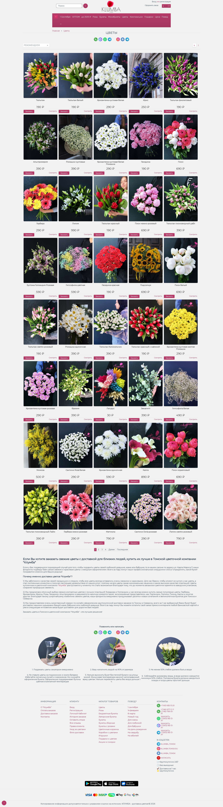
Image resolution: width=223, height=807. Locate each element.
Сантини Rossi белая (75, 470)
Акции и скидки (107, 742)
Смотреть (53, 111)
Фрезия (75, 408)
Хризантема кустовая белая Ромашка (110, 163)
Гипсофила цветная (75, 285)
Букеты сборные (107, 723)
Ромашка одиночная (75, 347)
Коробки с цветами (108, 732)
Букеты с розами (107, 726)
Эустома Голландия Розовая (40, 285)
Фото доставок (77, 732)
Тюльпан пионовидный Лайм (40, 532)
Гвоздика (145, 162)
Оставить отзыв (77, 720)
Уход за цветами (78, 729)
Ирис (145, 100)
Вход (154, 2)
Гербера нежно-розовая (75, 532)
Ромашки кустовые (75, 162)
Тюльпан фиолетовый (181, 100)
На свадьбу (133, 732)
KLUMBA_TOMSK (168, 744)
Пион (180, 162)
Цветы (125, 17)
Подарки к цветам (108, 739)
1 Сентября (65, 17)
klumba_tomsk (168, 753)
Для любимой (135, 723)
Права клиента (77, 726)
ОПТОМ (76, 17)
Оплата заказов (48, 710)
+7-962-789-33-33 (167, 712)
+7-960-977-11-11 (167, 710)
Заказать (29, 111)
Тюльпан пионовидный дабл (180, 223)
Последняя (122, 549)
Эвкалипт (145, 408)
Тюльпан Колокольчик (111, 347)
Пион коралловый (181, 470)
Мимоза (40, 470)
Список (198, 45)
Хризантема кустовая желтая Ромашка (181, 348)
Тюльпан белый (75, 100)
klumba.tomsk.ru (168, 749)
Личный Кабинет (78, 713)
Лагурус (111, 408)
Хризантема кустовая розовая (40, 408)
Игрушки (103, 736)
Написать (166, 758)
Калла (146, 470)
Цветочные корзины (109, 729)
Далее (111, 549)
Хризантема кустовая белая (110, 100)
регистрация (165, 2)
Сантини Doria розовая (146, 532)
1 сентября (133, 707)
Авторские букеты (108, 717)
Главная (56, 31)
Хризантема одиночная (110, 470)
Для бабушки (134, 726)
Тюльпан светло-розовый (40, 347)
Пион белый (181, 285)
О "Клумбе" (46, 707)
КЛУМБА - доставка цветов (56, 17)
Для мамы (133, 720)
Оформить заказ (151, 5)
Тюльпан (40, 100)
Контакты (45, 717)
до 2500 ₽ (86, 17)
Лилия (75, 223)
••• (60, 24)
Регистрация (76, 710)
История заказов (78, 717)
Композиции (136, 17)
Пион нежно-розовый (145, 223)
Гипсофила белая (180, 408)
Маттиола (110, 532)
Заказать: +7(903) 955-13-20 (167, 718)
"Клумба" (62, 585)
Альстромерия (40, 162)
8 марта (131, 713)
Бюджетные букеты (108, 713)
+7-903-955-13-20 (168, 706)
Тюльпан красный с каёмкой (145, 347)
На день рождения (137, 729)
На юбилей (133, 736)
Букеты (103, 17)
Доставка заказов (49, 713)
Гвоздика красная (110, 285)
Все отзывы (75, 723)
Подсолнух (145, 285)
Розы (95, 17)
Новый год (133, 717)
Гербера (40, 223)
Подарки (148, 17)
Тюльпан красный (111, 223)
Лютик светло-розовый (180, 532)
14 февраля (133, 710)
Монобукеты (114, 17)
